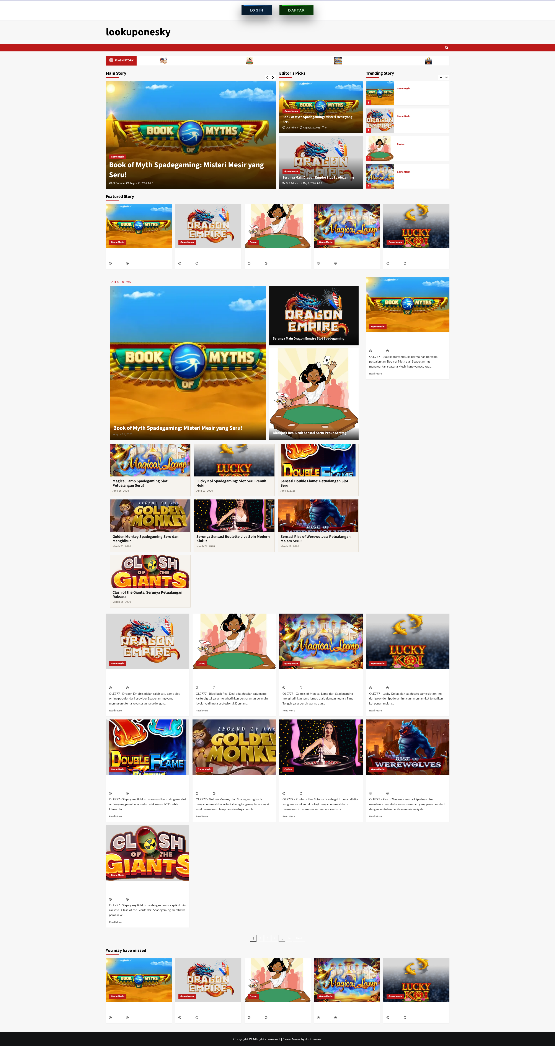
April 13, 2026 (414, 264)
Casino (401, 116)
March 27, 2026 (311, 794)
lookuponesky (138, 32)
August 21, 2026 (311, 128)
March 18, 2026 (398, 794)
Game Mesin (117, 166)
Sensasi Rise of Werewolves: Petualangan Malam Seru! (316, 539)
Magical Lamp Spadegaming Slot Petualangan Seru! (305, 60)
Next (299, 938)
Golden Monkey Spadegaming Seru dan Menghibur (145, 539)
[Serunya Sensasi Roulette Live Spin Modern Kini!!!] (321, 747)
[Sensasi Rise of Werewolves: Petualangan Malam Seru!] (407, 747)
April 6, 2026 (136, 794)
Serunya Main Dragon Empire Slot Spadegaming (188, 174)
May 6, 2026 (136, 183)
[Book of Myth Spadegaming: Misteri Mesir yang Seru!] (139, 226)
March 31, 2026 (224, 794)
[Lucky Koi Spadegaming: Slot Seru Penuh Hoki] (380, 176)
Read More (375, 373)
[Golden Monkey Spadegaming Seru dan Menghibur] (234, 747)
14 (289, 938)
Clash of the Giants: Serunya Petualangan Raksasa (147, 594)
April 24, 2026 (275, 264)
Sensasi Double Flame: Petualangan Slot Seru (314, 483)
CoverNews (291, 1039)
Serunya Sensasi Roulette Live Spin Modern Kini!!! (233, 539)
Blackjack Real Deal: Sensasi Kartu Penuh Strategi (215, 60)
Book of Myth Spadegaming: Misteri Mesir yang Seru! (178, 428)
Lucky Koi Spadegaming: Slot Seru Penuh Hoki (392, 60)
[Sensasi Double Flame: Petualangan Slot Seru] (147, 747)
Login (257, 10)
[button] (446, 47)
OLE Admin (119, 183)
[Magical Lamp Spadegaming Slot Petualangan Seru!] (380, 148)
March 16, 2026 (138, 899)
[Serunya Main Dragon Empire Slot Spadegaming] (191, 135)
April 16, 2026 (345, 264)
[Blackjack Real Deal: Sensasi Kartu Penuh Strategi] (380, 120)
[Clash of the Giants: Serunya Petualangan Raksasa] (147, 853)
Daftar (296, 10)
